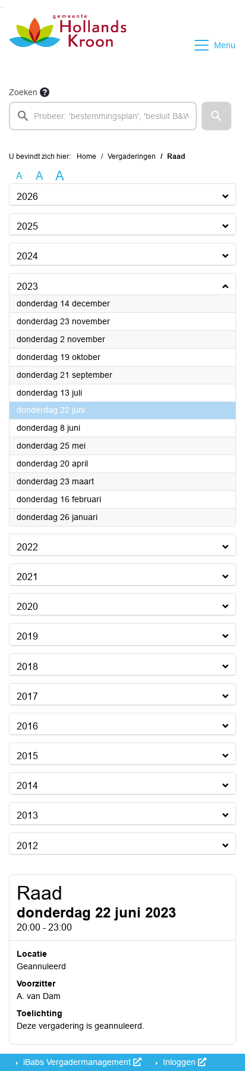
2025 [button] (27, 226)
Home (86, 156)
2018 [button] (27, 667)
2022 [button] (27, 547)
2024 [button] (27, 256)
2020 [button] (27, 607)
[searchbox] (103, 116)
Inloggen (179, 1062)
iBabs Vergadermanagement (77, 1062)
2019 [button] (27, 636)
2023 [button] (27, 286)
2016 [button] (27, 726)
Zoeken (23, 92)
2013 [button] (27, 815)
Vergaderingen (132, 156)
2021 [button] (27, 577)
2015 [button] (27, 756)
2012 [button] (27, 846)
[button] (216, 116)
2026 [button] (27, 197)
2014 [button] (27, 786)
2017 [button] (27, 696)
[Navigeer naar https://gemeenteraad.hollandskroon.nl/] (67, 45)
